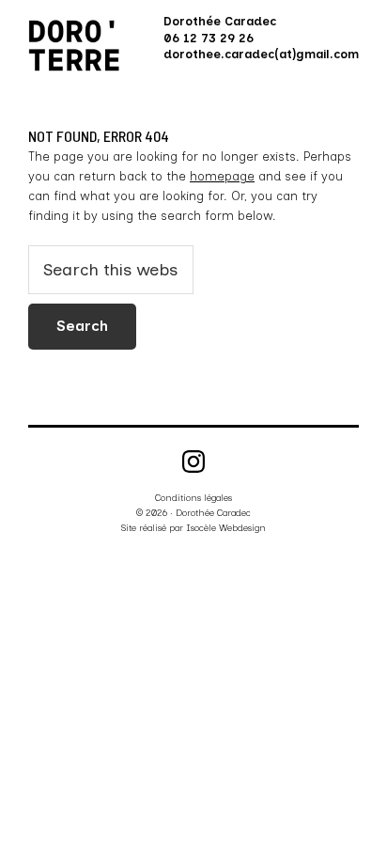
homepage (222, 176)
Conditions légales (193, 498)
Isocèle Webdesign (226, 528)
